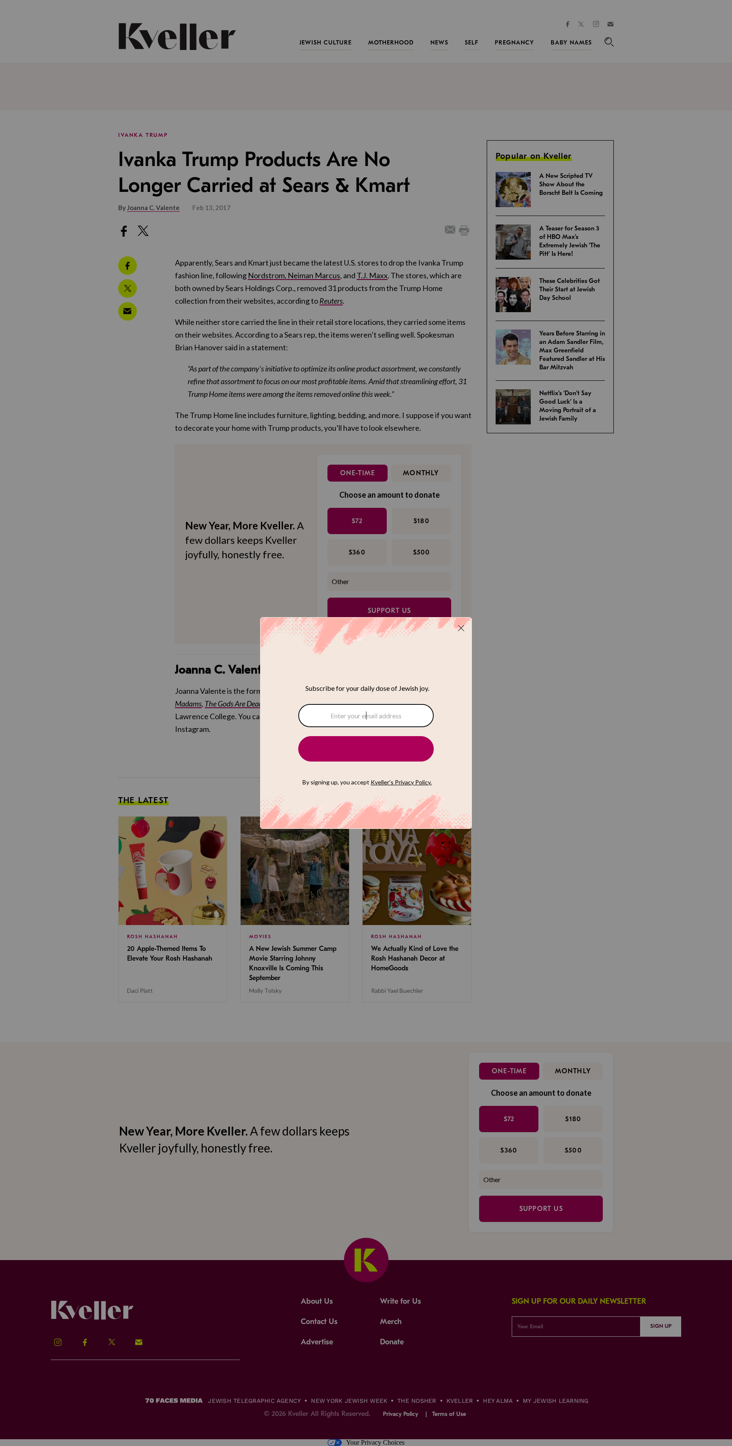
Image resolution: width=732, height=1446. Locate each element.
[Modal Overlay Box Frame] (366, 723)
